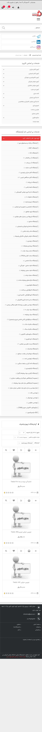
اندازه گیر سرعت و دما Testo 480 (21, 482)
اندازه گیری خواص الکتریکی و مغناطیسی (28, 102)
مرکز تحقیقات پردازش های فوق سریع (16, 657)
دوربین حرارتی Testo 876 (21, 583)
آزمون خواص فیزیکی (33, 82)
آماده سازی (36, 94)
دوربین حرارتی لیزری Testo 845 (21, 532)
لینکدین (33, 42)
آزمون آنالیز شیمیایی (34, 74)
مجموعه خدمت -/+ (22, 437)
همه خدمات (36, 122)
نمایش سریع (6, 450)
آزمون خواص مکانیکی (33, 86)
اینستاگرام (33, 47)
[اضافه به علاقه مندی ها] (13, 450)
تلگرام (34, 36)
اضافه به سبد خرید (28, 450)
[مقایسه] (21, 450)
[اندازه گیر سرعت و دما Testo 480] (35, 450)
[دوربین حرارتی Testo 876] (35, 550)
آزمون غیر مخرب (35, 90)
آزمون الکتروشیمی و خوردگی (32, 78)
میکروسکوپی (35, 118)
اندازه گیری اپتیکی (34, 98)
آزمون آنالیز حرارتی (34, 70)
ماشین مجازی (35, 114)
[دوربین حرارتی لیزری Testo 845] (35, 500)
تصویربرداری (36, 106)
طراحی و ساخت (35, 110)
